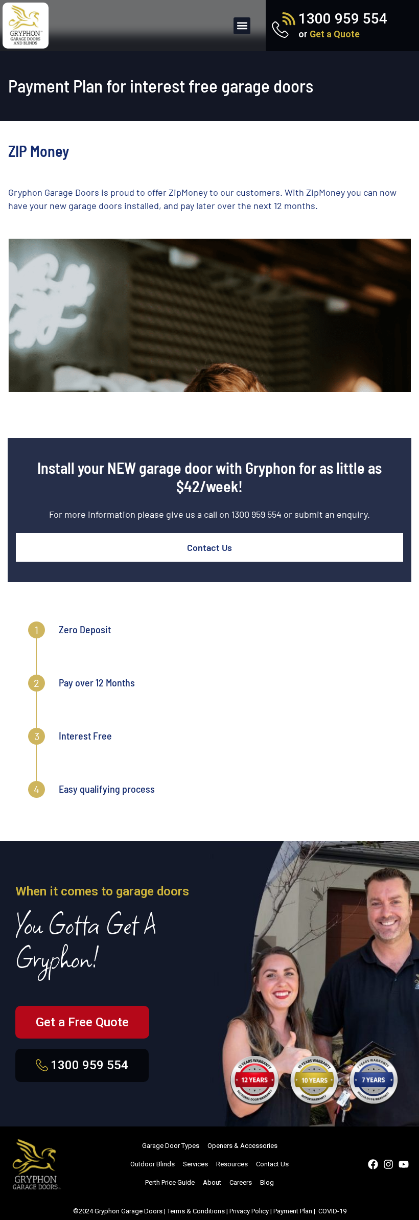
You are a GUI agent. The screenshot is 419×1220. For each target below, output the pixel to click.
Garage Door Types (170, 1145)
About (212, 1182)
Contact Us (209, 547)
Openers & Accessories (242, 1145)
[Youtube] (404, 1164)
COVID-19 (332, 1211)
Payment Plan (292, 1211)
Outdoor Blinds (152, 1164)
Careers (240, 1182)
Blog (267, 1182)
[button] (242, 25)
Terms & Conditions (196, 1211)
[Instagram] (388, 1164)
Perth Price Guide (170, 1182)
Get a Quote (335, 34)
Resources (232, 1164)
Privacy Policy (249, 1211)
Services (195, 1164)
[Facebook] (373, 1164)
